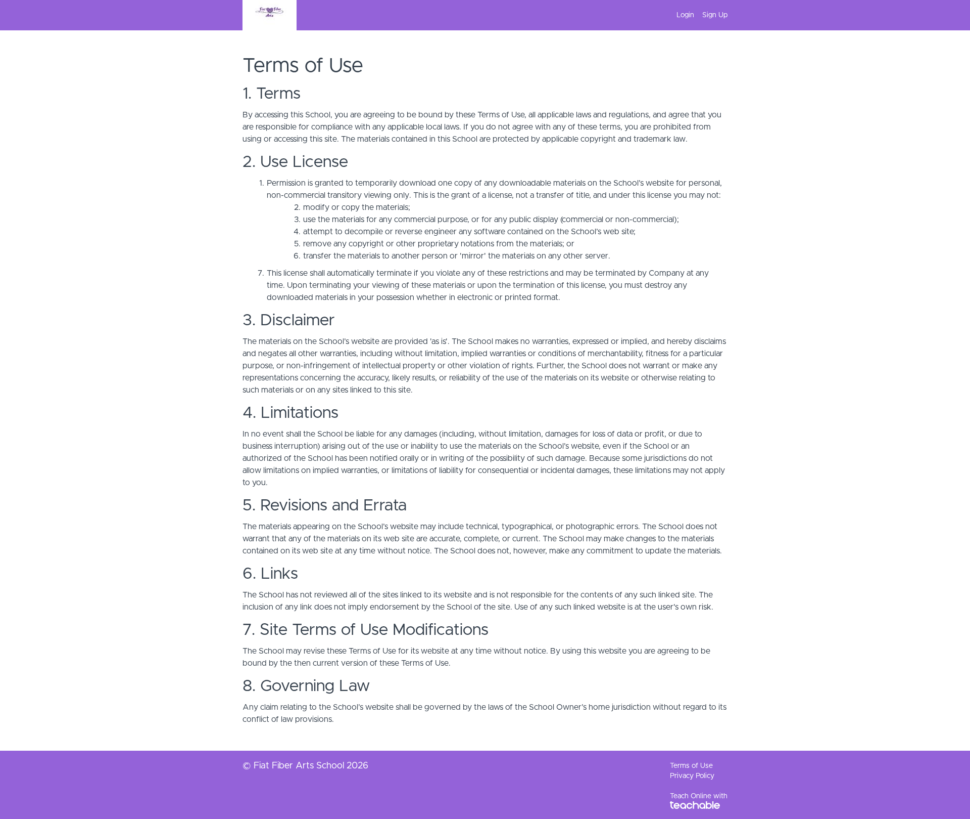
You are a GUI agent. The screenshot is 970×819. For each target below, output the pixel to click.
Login (685, 15)
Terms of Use (691, 765)
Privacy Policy (692, 776)
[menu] (698, 15)
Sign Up (715, 15)
